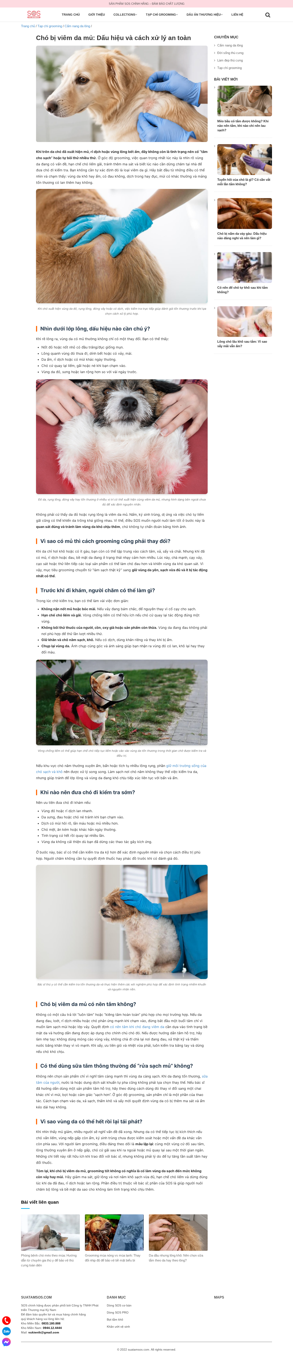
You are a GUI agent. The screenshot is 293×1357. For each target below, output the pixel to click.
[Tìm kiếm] (267, 15)
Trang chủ (71, 14)
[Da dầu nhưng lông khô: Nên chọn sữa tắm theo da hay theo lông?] (178, 1232)
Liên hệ (237, 14)
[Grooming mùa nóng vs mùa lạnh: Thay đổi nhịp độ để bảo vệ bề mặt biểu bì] (114, 1232)
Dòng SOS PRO (117, 1312)
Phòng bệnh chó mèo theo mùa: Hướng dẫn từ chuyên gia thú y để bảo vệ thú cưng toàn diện (49, 1260)
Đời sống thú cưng (230, 53)
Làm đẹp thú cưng (230, 60)
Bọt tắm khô (115, 1319)
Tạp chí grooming (161, 14)
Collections (124, 14)
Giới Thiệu (96, 14)
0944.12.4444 (52, 1328)
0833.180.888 (51, 1323)
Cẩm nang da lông (230, 45)
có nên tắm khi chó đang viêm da (137, 1027)
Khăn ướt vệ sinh (118, 1326)
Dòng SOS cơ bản (119, 1305)
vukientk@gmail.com (43, 1332)
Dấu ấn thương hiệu (204, 14)
